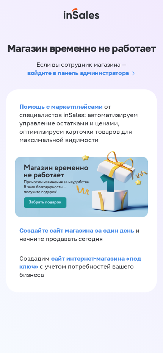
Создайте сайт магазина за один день (77, 230)
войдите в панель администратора (78, 73)
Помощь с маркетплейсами (61, 106)
